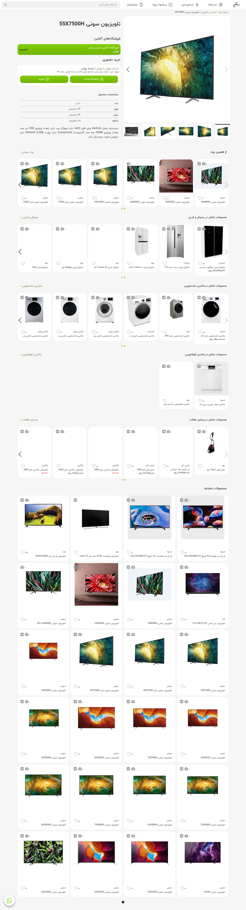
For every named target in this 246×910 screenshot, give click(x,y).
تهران (99, 68)
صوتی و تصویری (208, 12)
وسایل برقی (223, 12)
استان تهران (112, 68)
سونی (77, 103)
